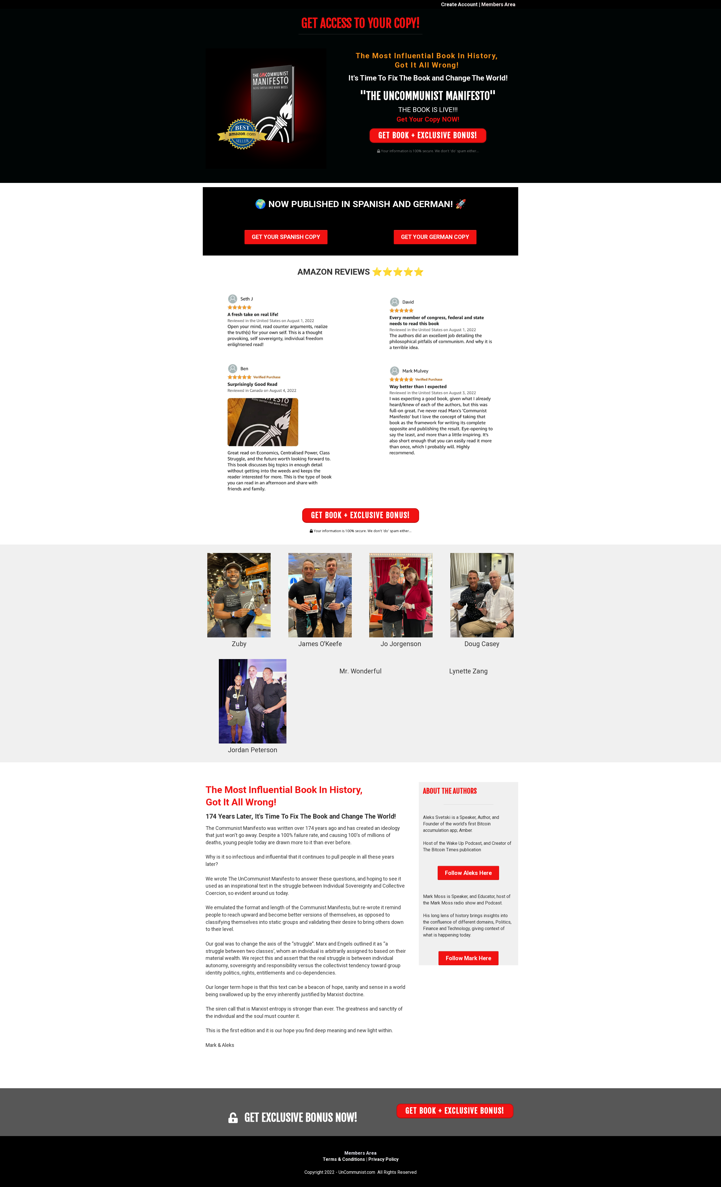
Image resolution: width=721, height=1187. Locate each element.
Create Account (459, 4)
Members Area (498, 4)
